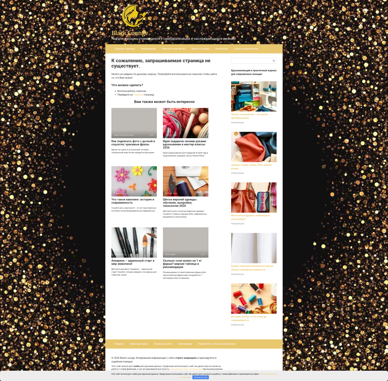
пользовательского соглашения (186, 369)
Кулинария (222, 48)
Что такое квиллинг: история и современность (132, 201)
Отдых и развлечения (246, 48)
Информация (148, 48)
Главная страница (124, 48)
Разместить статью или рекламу (217, 343)
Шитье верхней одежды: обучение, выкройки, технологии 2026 (180, 203)
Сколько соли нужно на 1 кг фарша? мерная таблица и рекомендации (182, 264)
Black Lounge (130, 33)
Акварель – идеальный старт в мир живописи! (132, 262)
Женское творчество (174, 48)
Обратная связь (139, 343)
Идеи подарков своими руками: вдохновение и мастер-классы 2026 (185, 144)
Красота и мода (200, 48)
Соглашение (185, 343)
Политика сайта (163, 343)
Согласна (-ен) (200, 377)
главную (138, 94)
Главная (119, 343)
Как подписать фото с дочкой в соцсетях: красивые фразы (133, 142)
